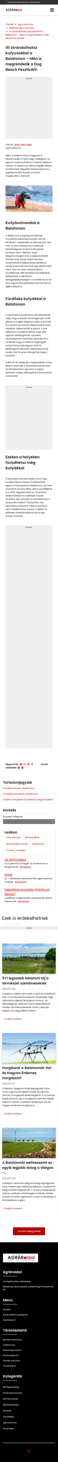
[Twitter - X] (28, 764)
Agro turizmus (25, 24)
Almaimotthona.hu (12, 1339)
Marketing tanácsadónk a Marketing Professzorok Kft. (28, 1288)
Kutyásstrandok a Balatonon (18, 788)
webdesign (25, 1281)
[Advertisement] (29, 109)
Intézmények (13, 837)
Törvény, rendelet (16, 850)
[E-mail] (24, 764)
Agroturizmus (10, 1422)
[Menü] (52, 10)
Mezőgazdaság (11, 1387)
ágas (8, 874)
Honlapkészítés (10, 1281)
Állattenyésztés (11, 1404)
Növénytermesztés (12, 1393)
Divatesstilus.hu (11, 1355)
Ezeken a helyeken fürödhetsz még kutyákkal (28, 799)
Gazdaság (8, 1416)
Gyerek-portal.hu (11, 1360)
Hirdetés (29, 78)
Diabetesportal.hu (12, 1350)
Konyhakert (8, 1428)
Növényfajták (32, 837)
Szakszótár (38, 844)
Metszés (7, 1410)
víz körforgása (15, 860)
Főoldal (9, 24)
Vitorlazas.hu (9, 1365)
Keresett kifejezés (13, 816)
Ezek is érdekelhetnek (25, 918)
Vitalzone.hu (9, 1345)
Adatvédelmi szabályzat (15, 1314)
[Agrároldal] (13, 10)
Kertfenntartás (10, 1398)
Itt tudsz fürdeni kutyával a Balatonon (24, 2)
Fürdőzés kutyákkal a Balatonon (20, 794)
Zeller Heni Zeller (23, 144)
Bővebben (25, 867)
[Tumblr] (32, 764)
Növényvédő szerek (17, 844)
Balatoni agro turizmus (21, 28)
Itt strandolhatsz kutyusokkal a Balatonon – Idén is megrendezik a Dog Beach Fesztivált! (26, 35)
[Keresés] (52, 821)
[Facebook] (21, 764)
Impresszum (9, 1320)
